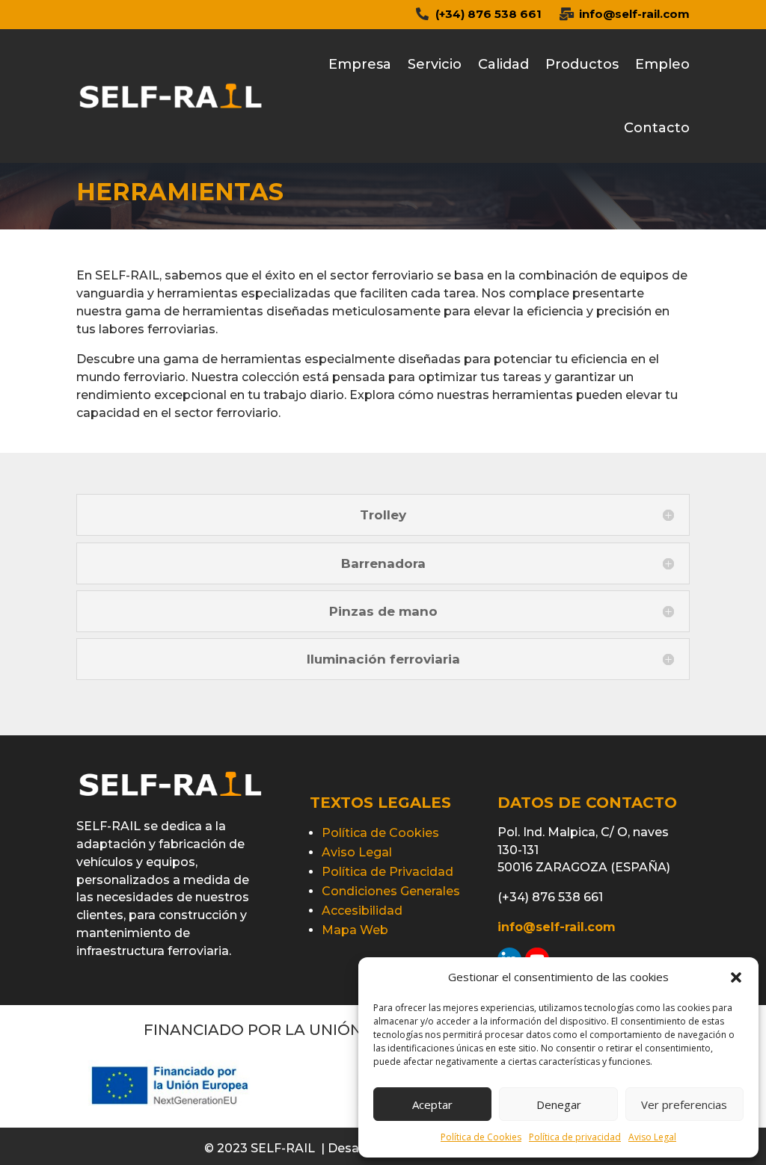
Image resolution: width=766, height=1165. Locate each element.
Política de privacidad (575, 1137)
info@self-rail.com (634, 14)
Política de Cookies (481, 1137)
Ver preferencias (684, 1104)
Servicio (435, 64)
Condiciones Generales (391, 891)
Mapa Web (355, 930)
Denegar (558, 1104)
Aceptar (432, 1104)
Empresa (359, 64)
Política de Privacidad (387, 872)
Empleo (662, 64)
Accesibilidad (362, 910)
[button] (736, 977)
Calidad (503, 64)
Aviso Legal (652, 1137)
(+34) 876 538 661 (488, 14)
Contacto (657, 128)
